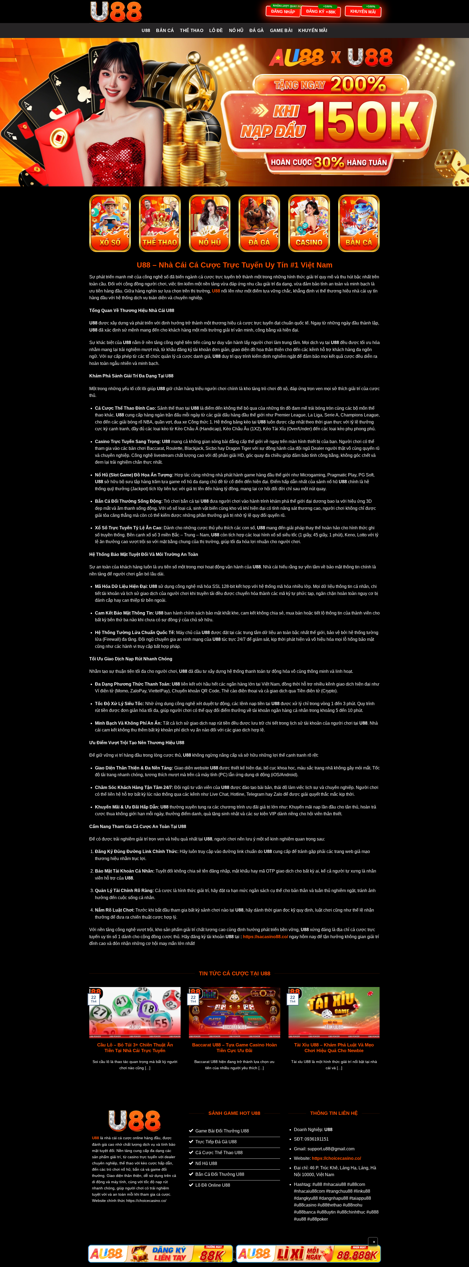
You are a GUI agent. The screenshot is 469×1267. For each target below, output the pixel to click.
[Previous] (88, 1035)
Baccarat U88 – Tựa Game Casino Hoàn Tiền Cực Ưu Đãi (234, 1047)
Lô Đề (216, 30)
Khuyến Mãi (312, 30)
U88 (146, 30)
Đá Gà (256, 30)
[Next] (381, 1035)
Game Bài (281, 30)
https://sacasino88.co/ (265, 936)
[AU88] (160, 1254)
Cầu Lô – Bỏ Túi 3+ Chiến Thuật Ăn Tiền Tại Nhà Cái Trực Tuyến (135, 1047)
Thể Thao (191, 30)
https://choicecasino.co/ (336, 1158)
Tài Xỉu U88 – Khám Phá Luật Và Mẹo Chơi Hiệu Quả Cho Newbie (334, 1047)
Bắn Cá (165, 30)
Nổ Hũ (236, 30)
